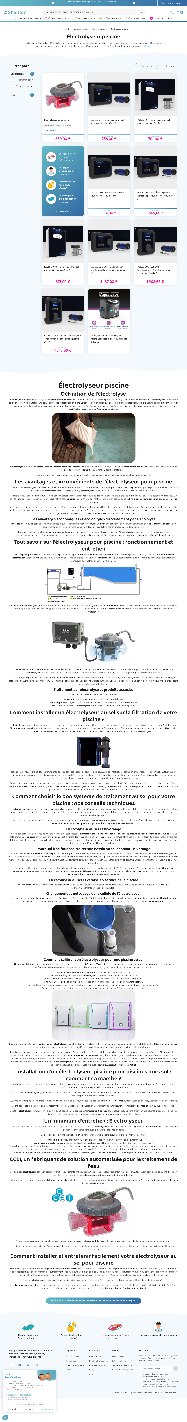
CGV (91, 1374)
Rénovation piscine (120, 1356)
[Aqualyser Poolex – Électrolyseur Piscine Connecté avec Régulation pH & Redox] (109, 310)
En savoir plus (62, 211)
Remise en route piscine (122, 1365)
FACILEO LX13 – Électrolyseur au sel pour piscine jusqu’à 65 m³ (107, 194)
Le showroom (72, 1361)
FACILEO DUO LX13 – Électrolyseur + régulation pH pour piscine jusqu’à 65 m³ (108, 270)
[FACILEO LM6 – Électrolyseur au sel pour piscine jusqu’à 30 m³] (109, 94)
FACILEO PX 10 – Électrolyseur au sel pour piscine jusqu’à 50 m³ (61, 268)
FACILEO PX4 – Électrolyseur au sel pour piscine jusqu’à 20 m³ (153, 121)
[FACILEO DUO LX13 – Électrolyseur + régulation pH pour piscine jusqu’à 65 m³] (109, 241)
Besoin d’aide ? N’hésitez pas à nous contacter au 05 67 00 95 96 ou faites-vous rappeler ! (93, 1300)
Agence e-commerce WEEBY (141, 1393)
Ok (175, 1369)
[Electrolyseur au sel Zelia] (63, 94)
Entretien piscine (119, 1361)
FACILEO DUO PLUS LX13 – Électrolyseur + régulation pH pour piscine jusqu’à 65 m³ (153, 270)
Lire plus (148, 46)
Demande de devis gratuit (172, 3)
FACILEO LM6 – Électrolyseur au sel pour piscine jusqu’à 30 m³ (107, 121)
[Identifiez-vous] (171, 12)
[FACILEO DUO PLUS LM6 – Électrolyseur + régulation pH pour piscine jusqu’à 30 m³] (63, 310)
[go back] (61, 29)
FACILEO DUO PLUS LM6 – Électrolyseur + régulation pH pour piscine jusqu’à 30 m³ (63, 338)
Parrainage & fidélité (75, 1365)
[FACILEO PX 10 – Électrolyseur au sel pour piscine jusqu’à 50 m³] (63, 241)
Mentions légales (171, 1393)
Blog (68, 1374)
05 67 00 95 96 (104, 1)
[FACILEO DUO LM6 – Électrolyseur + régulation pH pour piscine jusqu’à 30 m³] (155, 167)
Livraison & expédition (98, 1361)
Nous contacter (95, 1356)
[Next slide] (134, 3)
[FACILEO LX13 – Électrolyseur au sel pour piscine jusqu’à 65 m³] (109, 167)
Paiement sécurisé (97, 1365)
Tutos (68, 1370)
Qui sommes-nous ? (74, 1356)
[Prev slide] (53, 3)
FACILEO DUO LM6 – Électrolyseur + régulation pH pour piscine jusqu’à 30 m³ (155, 195)
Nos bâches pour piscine (122, 1370)
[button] (22, 74)
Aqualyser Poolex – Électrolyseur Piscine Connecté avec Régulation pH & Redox (108, 338)
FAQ (91, 1370)
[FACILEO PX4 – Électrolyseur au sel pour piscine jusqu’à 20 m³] (155, 94)
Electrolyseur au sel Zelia (56, 120)
